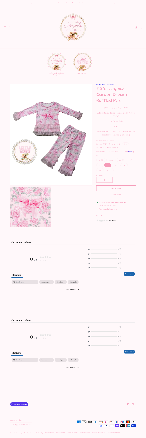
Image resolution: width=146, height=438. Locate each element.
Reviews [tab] (17, 274)
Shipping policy (85, 432)
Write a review (129, 274)
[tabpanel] (73, 297)
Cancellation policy (114, 432)
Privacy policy (60, 432)
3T (101, 165)
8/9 (101, 170)
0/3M (102, 160)
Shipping (99, 147)
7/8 (125, 165)
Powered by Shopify (36, 433)
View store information (108, 209)
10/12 (110, 170)
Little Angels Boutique (105, 85)
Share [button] (101, 215)
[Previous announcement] (31, 3)
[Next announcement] (114, 3)
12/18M (123, 160)
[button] (4, 27)
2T (132, 160)
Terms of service (72, 432)
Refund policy (49, 432)
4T (108, 165)
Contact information (99, 432)
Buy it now (116, 195)
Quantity (99, 175)
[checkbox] (73, 282)
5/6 (117, 165)
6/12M (112, 160)
